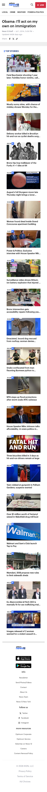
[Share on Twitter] (13, 39)
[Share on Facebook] (10, 39)
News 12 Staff (7, 31)
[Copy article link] (17, 39)
